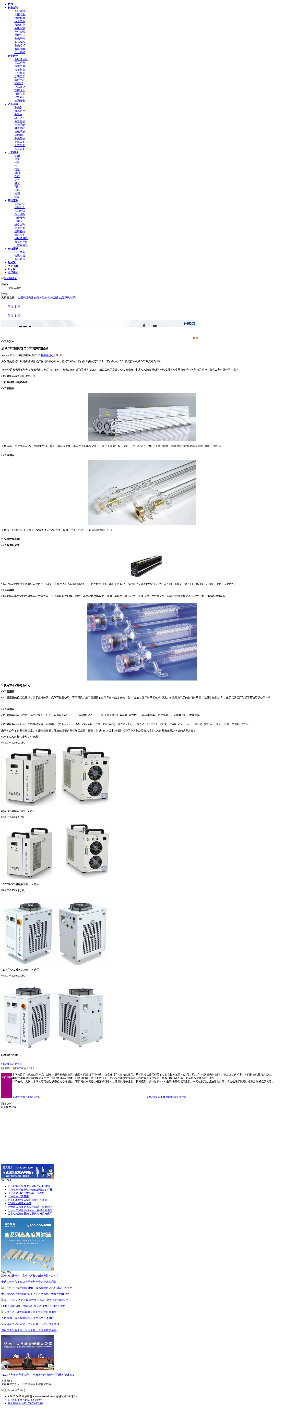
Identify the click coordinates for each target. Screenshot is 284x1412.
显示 (17, 183)
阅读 (10, 306)
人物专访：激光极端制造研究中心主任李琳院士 (29, 1318)
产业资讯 (19, 31)
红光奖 (12, 262)
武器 (17, 190)
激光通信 (53, 297)
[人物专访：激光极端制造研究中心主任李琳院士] (30, 1312)
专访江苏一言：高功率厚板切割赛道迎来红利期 (29, 1281)
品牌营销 (19, 231)
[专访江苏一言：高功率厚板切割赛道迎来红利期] (30, 1275)
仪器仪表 (19, 93)
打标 (17, 162)
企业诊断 (19, 214)
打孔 (17, 166)
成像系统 (64, 297)
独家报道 (19, 14)
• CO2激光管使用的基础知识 (24, 1097)
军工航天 (19, 62)
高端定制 (13, 200)
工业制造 (19, 73)
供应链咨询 (21, 238)
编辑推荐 (19, 49)
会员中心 (13, 272)
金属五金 (19, 86)
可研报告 (19, 217)
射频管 (18, 1064)
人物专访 (19, 210)
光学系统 (19, 124)
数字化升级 (21, 241)
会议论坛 (19, 255)
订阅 (17, 306)
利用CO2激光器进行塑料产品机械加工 (30, 1186)
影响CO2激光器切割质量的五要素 (27, 1200)
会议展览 (13, 248)
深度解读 (19, 18)
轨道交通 (19, 66)
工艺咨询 (13, 152)
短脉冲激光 (40, 297)
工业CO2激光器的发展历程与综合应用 (30, 1213)
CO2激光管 (7, 1064)
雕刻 (17, 173)
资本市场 (19, 35)
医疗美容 (19, 80)
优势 (73, 297)
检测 (17, 193)
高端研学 (19, 207)
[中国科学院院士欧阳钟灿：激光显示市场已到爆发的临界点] (36, 1287)
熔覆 (17, 169)
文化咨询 (19, 228)
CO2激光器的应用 (18, 1196)
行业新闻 (13, 7)
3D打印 (18, 83)
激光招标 (19, 45)
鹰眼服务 (19, 235)
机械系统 (19, 131)
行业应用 (13, 55)
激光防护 (19, 138)
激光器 (18, 114)
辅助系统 (19, 135)
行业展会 (19, 252)
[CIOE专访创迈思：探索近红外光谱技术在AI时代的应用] (34, 1300)
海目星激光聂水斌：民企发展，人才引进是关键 (29, 1330)
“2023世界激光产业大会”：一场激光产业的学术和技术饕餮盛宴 (38, 1374)
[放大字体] (57, 355)
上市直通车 (21, 245)
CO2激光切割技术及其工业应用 (26, 1193)
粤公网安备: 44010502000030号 (25, 1403)
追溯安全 (19, 100)
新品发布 (19, 42)
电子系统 (19, 128)
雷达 (17, 186)
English (12, 269)
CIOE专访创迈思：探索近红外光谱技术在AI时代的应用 (33, 1306)
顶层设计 (19, 221)
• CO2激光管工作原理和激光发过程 (166, 1097)
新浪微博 (30, 1068)
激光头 (18, 107)
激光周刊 (19, 38)
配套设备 (19, 142)
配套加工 (19, 145)
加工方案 (19, 148)
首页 (10, 4)
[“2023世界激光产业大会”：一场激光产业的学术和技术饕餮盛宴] (27, 1369)
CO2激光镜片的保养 (19, 1203)
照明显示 (19, 76)
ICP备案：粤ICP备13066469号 (25, 1399)
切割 (17, 155)
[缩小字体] (60, 355)
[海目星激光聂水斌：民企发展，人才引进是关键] (30, 1324)
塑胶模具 (19, 90)
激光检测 (19, 121)
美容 (17, 179)
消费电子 (19, 97)
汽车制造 (19, 69)
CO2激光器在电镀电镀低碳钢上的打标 (30, 1189)
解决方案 (19, 28)
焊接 (17, 159)
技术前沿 (19, 21)
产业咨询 (13, 104)
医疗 (17, 176)
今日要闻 (19, 11)
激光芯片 (19, 111)
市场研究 (19, 24)
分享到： (8, 1068)
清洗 (17, 197)
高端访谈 (19, 204)
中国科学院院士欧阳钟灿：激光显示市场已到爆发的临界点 (35, 1293)
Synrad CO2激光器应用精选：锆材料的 (30, 1206)
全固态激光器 (26, 297)
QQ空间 (19, 1068)
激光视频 (13, 265)
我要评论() (48, 355)
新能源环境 (21, 59)
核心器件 (19, 117)
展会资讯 (19, 259)
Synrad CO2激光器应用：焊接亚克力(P (30, 1210)
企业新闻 (19, 52)
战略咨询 (19, 224)
